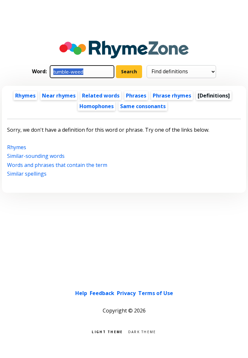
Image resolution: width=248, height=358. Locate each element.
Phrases (136, 95)
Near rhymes (59, 95)
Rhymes (25, 95)
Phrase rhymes (172, 95)
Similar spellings (26, 173)
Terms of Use (155, 293)
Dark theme (142, 331)
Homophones (96, 106)
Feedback (102, 293)
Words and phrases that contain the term (57, 165)
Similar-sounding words (36, 155)
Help (81, 293)
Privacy (126, 293)
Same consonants (143, 106)
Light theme (107, 331)
